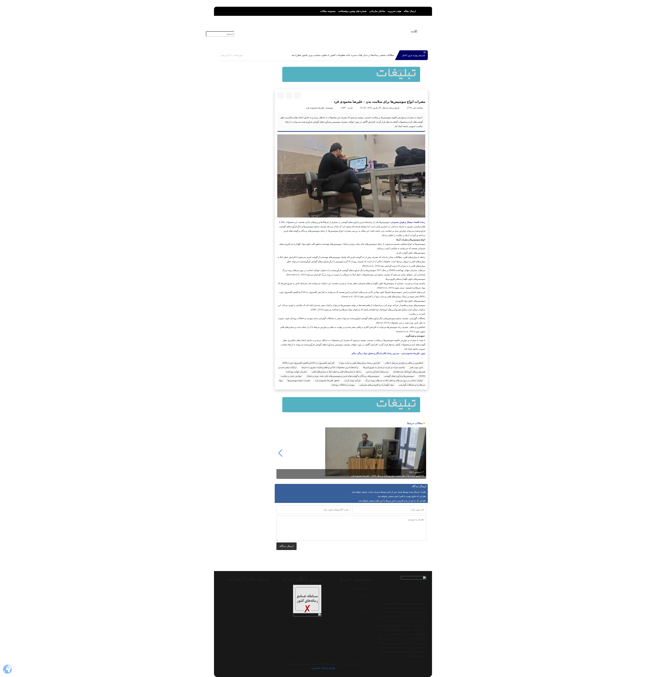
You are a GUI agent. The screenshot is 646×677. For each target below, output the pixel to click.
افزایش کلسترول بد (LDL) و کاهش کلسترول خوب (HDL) (308, 363)
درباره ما (336, 34)
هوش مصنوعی (337, 28)
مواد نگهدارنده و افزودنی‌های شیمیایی (376, 384)
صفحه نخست (374, 28)
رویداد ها (366, 596)
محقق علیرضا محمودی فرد (327, 380)
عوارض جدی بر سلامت (291, 376)
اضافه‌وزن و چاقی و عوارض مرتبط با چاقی (404, 363)
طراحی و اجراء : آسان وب (323, 668)
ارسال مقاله (410, 11)
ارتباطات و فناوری (362, 588)
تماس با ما (322, 34)
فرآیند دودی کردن (352, 380)
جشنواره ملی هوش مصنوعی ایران (363, 34)
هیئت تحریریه (394, 11)
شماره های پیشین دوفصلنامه (352, 11)
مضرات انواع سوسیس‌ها (299, 380)
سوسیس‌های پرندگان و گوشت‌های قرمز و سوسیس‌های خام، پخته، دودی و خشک (343, 376)
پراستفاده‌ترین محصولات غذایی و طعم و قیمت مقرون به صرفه (329, 367)
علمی (367, 604)
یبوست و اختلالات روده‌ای (343, 384)
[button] (232, 29)
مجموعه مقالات (328, 11)
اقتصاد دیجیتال (356, 28)
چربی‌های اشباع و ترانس (377, 371)
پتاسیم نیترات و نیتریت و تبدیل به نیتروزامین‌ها (384, 367)
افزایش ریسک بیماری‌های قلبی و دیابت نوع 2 (359, 363)
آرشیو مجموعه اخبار (303, 28)
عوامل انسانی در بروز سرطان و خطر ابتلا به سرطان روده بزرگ (394, 380)
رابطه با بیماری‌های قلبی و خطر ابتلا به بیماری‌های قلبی (336, 371)
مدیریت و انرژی (363, 612)
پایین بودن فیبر (416, 367)
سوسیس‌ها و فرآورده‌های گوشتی (399, 376)
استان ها (321, 28)
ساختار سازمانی (377, 11)
